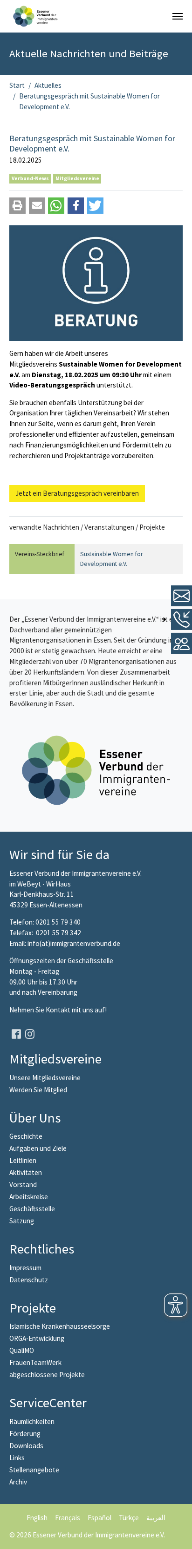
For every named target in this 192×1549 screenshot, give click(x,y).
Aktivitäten (25, 1172)
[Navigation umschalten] (177, 16)
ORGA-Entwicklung (36, 1338)
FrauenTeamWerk (35, 1362)
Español (99, 1517)
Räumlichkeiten (32, 1421)
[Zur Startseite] (35, 16)
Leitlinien (22, 1160)
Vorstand (23, 1184)
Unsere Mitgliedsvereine (45, 1077)
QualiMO (21, 1350)
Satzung (21, 1220)
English (37, 1517)
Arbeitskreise (28, 1196)
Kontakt (59, 1009)
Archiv (18, 1481)
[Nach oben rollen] (178, 1535)
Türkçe (129, 1517)
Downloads (26, 1445)
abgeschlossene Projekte (47, 1374)
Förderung (25, 1433)
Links (17, 1457)
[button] (17, 205)
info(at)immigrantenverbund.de (73, 943)
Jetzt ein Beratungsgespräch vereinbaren (77, 493)
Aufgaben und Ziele (38, 1148)
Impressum (25, 1267)
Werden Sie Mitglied (38, 1089)
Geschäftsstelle (32, 1208)
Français (67, 1517)
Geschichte (25, 1136)
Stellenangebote (34, 1469)
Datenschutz (28, 1279)
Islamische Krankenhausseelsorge (59, 1326)
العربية (155, 1517)
